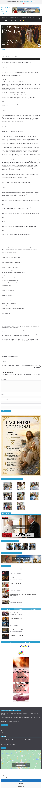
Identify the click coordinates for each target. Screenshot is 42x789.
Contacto (2, 732)
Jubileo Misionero (13, 595)
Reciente (21, 609)
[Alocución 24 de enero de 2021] (5, 584)
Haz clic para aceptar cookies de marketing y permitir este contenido (21, 527)
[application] (21, 59)
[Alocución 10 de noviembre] (5, 573)
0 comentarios (18, 56)
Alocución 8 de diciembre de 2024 (16, 618)
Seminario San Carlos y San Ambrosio (29, 17)
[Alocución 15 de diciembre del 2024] (5, 636)
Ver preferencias (21, 786)
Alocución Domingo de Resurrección (16, 577)
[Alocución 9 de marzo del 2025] (5, 602)
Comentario (4, 379)
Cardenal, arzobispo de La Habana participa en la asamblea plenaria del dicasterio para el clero (23, 589)
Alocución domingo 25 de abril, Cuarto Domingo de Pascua (31, 366)
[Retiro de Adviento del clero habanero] (5, 613)
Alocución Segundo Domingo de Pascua (10, 365)
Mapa (2, 730)
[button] (40, 770)
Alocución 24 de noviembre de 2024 (16, 629)
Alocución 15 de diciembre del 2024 (16, 635)
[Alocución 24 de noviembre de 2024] (5, 630)
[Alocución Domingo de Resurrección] (5, 578)
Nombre (3, 394)
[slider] (37, 59)
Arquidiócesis (4, 17)
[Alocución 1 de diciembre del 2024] (5, 624)
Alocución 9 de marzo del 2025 (15, 601)
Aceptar (21, 780)
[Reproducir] (3, 59)
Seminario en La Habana (5, 728)
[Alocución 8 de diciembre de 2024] (5, 619)
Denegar (21, 783)
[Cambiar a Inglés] (20, 20)
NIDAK (9, 56)
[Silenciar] (35, 59)
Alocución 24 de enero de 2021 (15, 583)
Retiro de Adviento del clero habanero (16, 612)
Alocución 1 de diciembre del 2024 (16, 624)
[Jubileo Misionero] (5, 596)
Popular (8, 609)
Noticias (3, 49)
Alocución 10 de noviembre (14, 572)
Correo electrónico (5, 399)
